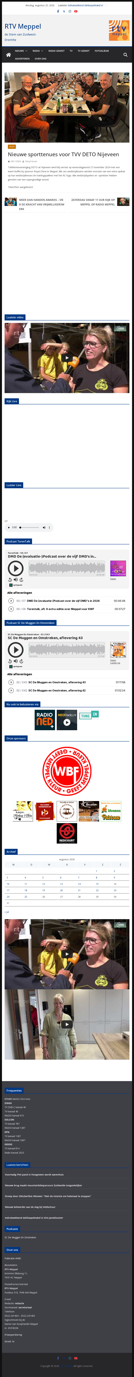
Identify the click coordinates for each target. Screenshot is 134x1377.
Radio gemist (57, 50)
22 (97, 890)
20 (61, 890)
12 (43, 883)
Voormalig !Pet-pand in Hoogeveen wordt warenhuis (34, 1174)
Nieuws (19, 50)
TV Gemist (84, 50)
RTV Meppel (23, 26)
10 (8, 883)
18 (26, 890)
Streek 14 (9, 1341)
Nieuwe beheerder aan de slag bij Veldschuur (30, 1207)
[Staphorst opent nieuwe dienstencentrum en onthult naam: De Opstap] (67, 1024)
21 (79, 890)
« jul (7, 911)
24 (8, 896)
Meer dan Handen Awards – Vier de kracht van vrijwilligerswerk (41, 204)
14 (79, 883)
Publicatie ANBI (13, 1258)
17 (8, 890)
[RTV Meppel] (8, 55)
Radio (36, 50)
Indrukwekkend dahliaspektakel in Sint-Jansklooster (34, 1217)
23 (115, 890)
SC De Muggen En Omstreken (20, 1237)
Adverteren (22, 58)
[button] (25, 51)
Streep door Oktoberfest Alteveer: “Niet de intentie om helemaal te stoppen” (48, 1196)
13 (61, 883)
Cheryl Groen (31, 161)
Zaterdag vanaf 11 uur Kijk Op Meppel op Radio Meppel (93, 202)
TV (71, 50)
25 (26, 896)
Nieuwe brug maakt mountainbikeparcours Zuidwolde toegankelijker (43, 1185)
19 (43, 890)
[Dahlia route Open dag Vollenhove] (67, 358)
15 (97, 883)
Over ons (40, 58)
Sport (12, 147)
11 (26, 883)
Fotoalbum (102, 50)
